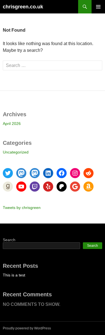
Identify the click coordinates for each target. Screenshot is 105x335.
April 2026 (12, 123)
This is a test (14, 275)
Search (9, 240)
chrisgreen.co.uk (23, 7)
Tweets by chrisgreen (22, 207)
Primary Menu (98, 6)
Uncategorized (16, 152)
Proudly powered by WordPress (27, 328)
